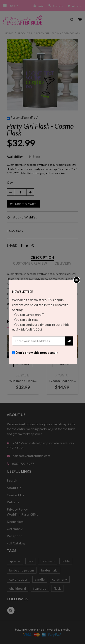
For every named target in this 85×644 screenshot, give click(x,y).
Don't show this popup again (37, 352)
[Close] (76, 280)
